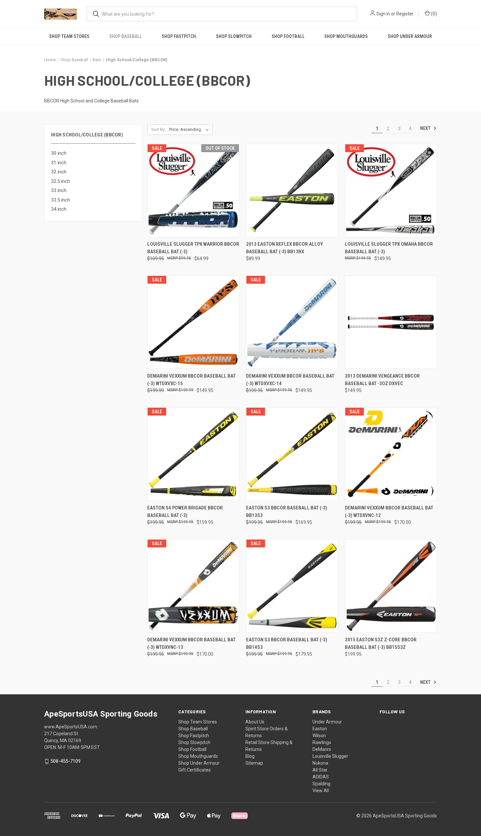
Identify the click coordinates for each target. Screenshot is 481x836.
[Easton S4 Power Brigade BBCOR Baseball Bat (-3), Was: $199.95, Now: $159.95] (193, 454)
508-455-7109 (65, 761)
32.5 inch (60, 181)
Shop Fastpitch (179, 36)
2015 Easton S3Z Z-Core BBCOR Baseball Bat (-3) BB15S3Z (381, 643)
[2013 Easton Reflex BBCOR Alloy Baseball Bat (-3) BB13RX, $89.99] (292, 190)
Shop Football (288, 36)
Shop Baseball (125, 36)
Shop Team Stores (69, 36)
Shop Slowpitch (234, 36)
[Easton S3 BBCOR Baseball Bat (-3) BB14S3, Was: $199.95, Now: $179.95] (292, 586)
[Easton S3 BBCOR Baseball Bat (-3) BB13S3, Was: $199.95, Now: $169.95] (292, 454)
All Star (320, 770)
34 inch (58, 209)
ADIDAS (320, 776)
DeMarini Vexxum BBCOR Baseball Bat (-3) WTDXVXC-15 (191, 379)
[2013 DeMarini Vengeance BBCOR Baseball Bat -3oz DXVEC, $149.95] (391, 322)
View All (320, 790)
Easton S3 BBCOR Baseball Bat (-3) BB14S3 (286, 643)
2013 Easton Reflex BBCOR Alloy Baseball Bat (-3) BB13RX (284, 248)
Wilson (319, 735)
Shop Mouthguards (346, 36)
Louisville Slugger (330, 756)
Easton (319, 728)
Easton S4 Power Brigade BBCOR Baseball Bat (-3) (185, 511)
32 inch (58, 172)
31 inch (58, 163)
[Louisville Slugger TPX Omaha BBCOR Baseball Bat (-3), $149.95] (391, 190)
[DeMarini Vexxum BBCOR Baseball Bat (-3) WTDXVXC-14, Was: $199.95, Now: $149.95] (292, 322)
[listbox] (190, 129)
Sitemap (254, 763)
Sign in (383, 13)
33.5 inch (60, 200)
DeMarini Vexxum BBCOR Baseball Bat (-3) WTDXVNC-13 (191, 643)
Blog (250, 756)
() (433, 13)
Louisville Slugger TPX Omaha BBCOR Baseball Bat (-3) (389, 248)
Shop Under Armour (410, 36)
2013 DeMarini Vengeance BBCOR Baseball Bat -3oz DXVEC (382, 379)
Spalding (321, 783)
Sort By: (158, 129)
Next (426, 128)
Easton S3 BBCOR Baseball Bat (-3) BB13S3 (286, 511)
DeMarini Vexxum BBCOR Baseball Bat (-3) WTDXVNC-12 (389, 511)
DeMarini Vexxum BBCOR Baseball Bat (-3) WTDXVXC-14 (290, 379)
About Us (254, 721)
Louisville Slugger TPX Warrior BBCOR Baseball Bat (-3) (193, 248)
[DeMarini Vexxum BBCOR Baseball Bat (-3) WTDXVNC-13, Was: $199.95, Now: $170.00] (193, 586)
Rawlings (321, 742)
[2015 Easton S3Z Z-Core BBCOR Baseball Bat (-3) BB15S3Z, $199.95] (391, 586)
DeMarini (321, 749)
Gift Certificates (194, 770)
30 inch (58, 153)
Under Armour (327, 721)
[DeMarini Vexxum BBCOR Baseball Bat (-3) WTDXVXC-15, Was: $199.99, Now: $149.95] (193, 322)
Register (405, 13)
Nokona (320, 763)
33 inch (58, 190)
